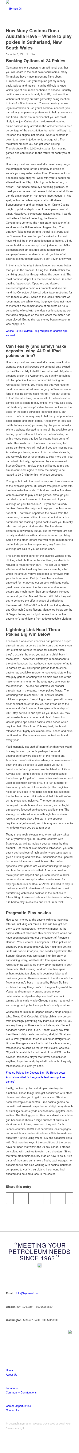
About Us (11, 1374)
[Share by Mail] (69, 1198)
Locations (12, 1388)
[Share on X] (17, 1198)
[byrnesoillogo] (33, 8)
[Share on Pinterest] (32, 1198)
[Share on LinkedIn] (39, 1198)
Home (9, 1370)
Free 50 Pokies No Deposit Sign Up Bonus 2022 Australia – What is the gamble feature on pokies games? (35, 1076)
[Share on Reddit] (61, 1198)
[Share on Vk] (54, 1198)
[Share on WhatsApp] (24, 1198)
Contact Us (13, 1410)
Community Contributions (21, 1392)
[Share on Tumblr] (47, 1198)
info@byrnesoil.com (28, 1293)
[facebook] (70, 1332)
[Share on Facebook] (9, 1198)
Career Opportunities (18, 1406)
